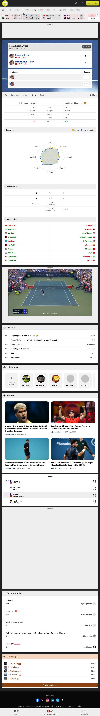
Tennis (16, 714)
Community (83, 714)
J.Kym (90, 253)
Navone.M (12, 229)
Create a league (11, 383)
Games (16, 10)
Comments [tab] (15, 95)
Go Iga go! (10, 600)
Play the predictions (50, 685)
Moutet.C (11, 245)
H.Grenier (88, 229)
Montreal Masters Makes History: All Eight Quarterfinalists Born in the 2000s (72, 463)
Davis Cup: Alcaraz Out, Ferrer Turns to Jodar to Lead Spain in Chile (70, 427)
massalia (13, 678)
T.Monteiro (87, 257)
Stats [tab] (25, 95)
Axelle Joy (14, 671)
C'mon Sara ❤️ (11, 611)
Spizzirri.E (12, 260)
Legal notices (60, 706)
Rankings (25, 10)
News (8, 10)
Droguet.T (12, 237)
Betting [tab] (43, 95)
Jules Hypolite (10, 434)
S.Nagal (89, 225)
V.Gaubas (88, 245)
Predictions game (50, 714)
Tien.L (10, 249)
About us (21, 706)
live (91, 15)
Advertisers (29, 706)
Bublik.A (11, 241)
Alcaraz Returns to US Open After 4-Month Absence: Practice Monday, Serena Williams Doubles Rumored (26, 428)
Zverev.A (11, 225)
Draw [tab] (34, 95)
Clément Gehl (56, 432)
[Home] (3, 10)
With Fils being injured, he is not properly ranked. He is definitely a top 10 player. (36, 633)
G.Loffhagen (87, 233)
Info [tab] (5, 95)
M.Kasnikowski (86, 237)
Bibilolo (13, 667)
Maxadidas (14, 675)
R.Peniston (87, 241)
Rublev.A (11, 253)
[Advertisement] (50, 31)
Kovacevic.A (13, 257)
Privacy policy (50, 706)
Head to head (74, 10)
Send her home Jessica (14, 622)
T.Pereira (88, 249)
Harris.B (11, 233)
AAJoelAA (14, 663)
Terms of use (39, 706)
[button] (82, 3)
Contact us (70, 706)
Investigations (60, 10)
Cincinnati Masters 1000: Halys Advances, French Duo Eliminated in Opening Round (25, 463)
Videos (48, 10)
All (93, 18)
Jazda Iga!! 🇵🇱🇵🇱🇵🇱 (13, 644)
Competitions (37, 10)
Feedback (79, 706)
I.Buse (89, 260)
